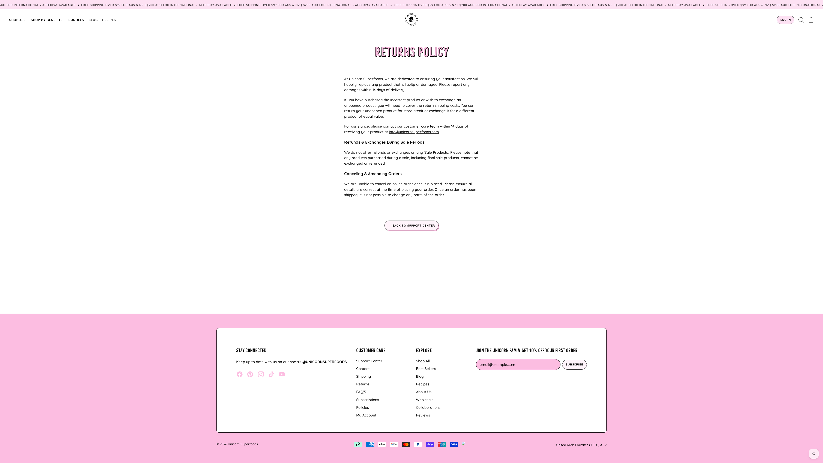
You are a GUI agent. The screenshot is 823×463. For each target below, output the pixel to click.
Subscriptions (367, 399)
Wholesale (425, 399)
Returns (362, 384)
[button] (801, 20)
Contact (362, 368)
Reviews (423, 415)
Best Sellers (426, 368)
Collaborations (428, 407)
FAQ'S (361, 391)
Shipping (363, 376)
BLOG (93, 20)
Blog (420, 376)
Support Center (369, 361)
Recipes (422, 384)
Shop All (423, 361)
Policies (362, 407)
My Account (366, 415)
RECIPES (109, 20)
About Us (423, 391)
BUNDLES (76, 20)
